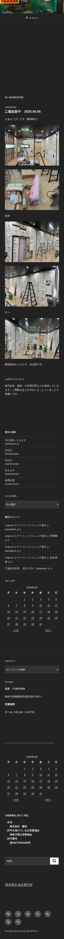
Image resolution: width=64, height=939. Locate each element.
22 (24, 618)
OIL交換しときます (15, 440)
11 (48, 605)
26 (56, 618)
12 (56, 605)
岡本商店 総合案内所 (18, 884)
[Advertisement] (32, 56)
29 (24, 624)
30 (32, 624)
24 (40, 618)
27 (8, 624)
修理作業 (10, 480)
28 (16, 624)
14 (16, 611)
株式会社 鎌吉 (18, 5)
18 (48, 611)
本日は (8, 450)
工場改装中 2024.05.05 (23, 111)
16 (32, 611)
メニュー (33, 17)
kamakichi (10, 529)
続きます (10, 470)
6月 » (48, 630)
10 (40, 605)
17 (40, 611)
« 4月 (16, 630)
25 (48, 618)
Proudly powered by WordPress (21, 931)
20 (8, 618)
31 (40, 624)
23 (32, 618)
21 (16, 618)
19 (56, 611)
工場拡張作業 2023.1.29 (19, 568)
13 (8, 611)
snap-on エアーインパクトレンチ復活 (25, 525)
